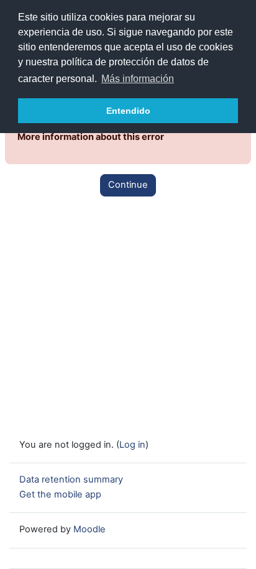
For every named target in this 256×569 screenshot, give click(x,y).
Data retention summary (71, 479)
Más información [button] (137, 78)
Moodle (89, 529)
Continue (128, 184)
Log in (132, 444)
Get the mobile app (60, 494)
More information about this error (90, 136)
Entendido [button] (128, 111)
